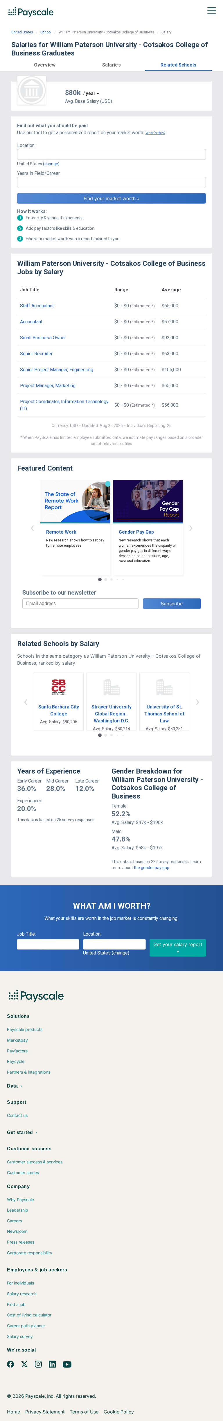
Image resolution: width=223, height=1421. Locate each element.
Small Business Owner (43, 337)
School (45, 32)
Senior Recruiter (36, 353)
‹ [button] (32, 527)
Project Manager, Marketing (47, 385)
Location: (26, 145)
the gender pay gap (151, 867)
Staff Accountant (37, 305)
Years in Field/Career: (39, 173)
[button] (44, 64)
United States (22, 32)
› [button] (191, 527)
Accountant (31, 321)
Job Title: (26, 934)
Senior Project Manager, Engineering (56, 369)
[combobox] (111, 154)
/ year (89, 93)
